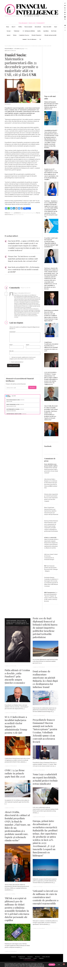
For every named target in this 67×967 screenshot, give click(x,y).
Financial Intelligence (9, 48)
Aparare (9, 35)
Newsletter (37, 956)
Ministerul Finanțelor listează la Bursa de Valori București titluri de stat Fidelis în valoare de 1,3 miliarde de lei (51, 105)
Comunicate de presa (24, 35)
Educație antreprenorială (50, 35)
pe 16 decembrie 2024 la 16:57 (23, 293)
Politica (20, 26)
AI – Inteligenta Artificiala (29, 31)
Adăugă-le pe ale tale (25, 287)
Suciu (34, 213)
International (38, 26)
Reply (33, 293)
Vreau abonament (23, 23)
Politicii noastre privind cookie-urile (36, 966)
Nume (11, 344)
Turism (14, 35)
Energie (9, 31)
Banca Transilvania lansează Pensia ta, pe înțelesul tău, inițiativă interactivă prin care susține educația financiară (51, 511)
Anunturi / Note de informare (29, 39)
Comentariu (12, 331)
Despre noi (13, 956)
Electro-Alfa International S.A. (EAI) (15, 399)
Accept (51, 964)
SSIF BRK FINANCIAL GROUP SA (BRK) (16, 413)
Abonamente (30, 956)
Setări (59, 964)
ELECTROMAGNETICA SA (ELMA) (15, 409)
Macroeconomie (28, 26)
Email (27, 344)
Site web (11, 351)
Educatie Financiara (37, 35)
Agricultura (46, 31)
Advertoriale (13, 665)
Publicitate (41, 958)
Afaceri (14, 26)
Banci (55, 26)
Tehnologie (17, 31)
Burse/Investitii (47, 26)
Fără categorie (42, 816)
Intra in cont (32, 23)
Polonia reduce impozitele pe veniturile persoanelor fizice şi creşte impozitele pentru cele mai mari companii (51, 497)
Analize (39, 31)
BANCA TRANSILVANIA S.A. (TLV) (15, 404)
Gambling (13, 893)
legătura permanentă (18, 214)
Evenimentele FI (40, 23)
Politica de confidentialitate (25, 958)
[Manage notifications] (64, 964)
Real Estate (53, 31)
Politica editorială (46, 956)
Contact (35, 958)
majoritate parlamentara (27, 213)
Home (7, 26)
